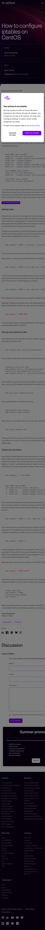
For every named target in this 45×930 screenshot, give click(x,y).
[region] (22, 117)
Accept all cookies (32, 133)
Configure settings (12, 134)
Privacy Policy (35, 126)
